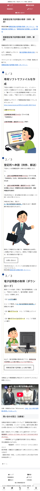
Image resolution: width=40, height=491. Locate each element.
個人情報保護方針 (20, 483)
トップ (11, 474)
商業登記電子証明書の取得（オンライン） (21, 26)
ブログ (30, 477)
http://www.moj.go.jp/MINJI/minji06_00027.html (20, 105)
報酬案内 (11, 477)
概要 (30, 474)
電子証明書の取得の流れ (27, 52)
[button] (36, 288)
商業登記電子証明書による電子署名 (18, 367)
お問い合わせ (11, 260)
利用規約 (29, 480)
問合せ (11, 480)
